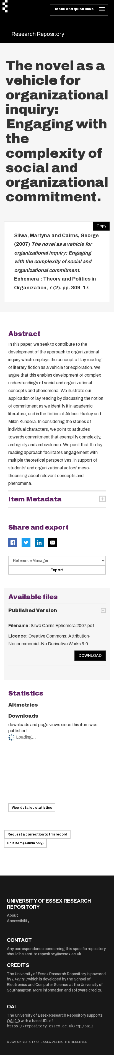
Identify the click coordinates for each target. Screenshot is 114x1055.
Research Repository (37, 34)
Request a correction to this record (37, 834)
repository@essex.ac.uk (59, 954)
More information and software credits (67, 990)
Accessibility (18, 921)
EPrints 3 (19, 979)
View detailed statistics (32, 808)
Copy (99, 224)
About (12, 915)
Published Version (32, 610)
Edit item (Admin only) (25, 843)
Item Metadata (35, 499)
